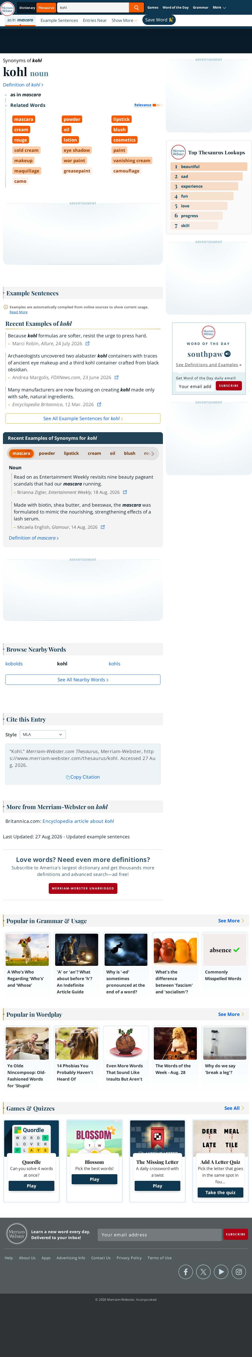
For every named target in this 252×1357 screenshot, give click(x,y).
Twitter (203, 1272)
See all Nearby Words (81, 679)
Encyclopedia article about (78, 821)
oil (112, 453)
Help (9, 1257)
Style (11, 734)
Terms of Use (160, 1257)
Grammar (200, 7)
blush (129, 453)
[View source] (88, 343)
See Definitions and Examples (207, 364)
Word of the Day (176, 7)
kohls (114, 663)
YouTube (221, 1272)
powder (47, 453)
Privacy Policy (130, 1257)
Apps (47, 1257)
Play (31, 1186)
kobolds (14, 663)
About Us (28, 1257)
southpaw (205, 353)
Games (152, 7)
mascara (21, 453)
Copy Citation (85, 777)
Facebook (185, 1272)
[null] (227, 354)
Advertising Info (72, 1257)
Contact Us (101, 1257)
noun (39, 73)
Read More (19, 312)
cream (94, 453)
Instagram (239, 1272)
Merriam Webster (16, 1233)
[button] (219, 8)
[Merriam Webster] (208, 332)
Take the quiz (220, 1192)
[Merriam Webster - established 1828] (7, 7)
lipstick (71, 453)
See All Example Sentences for (81, 418)
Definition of (21, 85)
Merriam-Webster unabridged (83, 888)
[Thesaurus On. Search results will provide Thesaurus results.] (37, 7)
